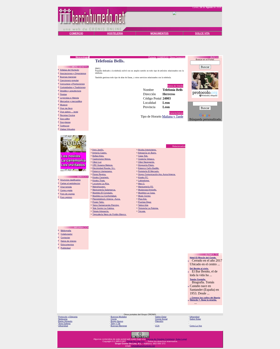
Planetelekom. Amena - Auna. (106, 199)
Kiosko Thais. (98, 180)
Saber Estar (160, 317)
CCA (157, 326)
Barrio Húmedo (65, 321)
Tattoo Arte (143, 205)
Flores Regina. (99, 174)
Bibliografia (66, 230)
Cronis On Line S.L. (135, 341)
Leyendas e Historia (69, 98)
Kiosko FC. (143, 177)
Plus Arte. (142, 199)
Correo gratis (66, 190)
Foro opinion (66, 197)
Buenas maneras (68, 77)
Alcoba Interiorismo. (147, 150)
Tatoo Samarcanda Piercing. (105, 205)
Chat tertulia (66, 187)
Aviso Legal (181, 339)
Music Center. (144, 196)
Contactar (65, 237)
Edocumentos (67, 244)
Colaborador (66, 234)
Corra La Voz (196, 326)
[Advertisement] (140, 45)
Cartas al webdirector (70, 183)
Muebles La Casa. (146, 193)
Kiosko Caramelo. (100, 177)
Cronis (114, 319)
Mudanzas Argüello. (147, 190)
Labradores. (144, 180)
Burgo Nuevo (117, 321)
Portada (152, 57)
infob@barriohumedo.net (143, 346)
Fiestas (63, 94)
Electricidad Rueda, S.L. (103, 168)
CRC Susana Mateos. (102, 165)
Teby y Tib (115, 323)
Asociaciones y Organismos (73, 73)
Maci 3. (141, 183)
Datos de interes (68, 241)
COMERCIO (76, 33)
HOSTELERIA (115, 33)
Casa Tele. (143, 156)
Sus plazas (65, 122)
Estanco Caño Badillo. (148, 168)
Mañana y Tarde (172, 116)
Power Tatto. (98, 202)
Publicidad (66, 248)
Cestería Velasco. (146, 159)
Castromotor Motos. (101, 159)
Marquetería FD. (146, 186)
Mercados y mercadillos (71, 101)
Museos (63, 105)
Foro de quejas (67, 194)
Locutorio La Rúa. (100, 183)
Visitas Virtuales (67, 129)
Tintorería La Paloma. (148, 208)
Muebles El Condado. (102, 193)
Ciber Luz (96, 162)
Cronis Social (161, 319)
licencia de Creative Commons (160, 339)
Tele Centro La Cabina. (103, 208)
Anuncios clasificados (70, 180)
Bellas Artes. (98, 156)
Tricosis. (142, 211)
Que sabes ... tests (69, 112)
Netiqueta (62, 319)
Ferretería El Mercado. (148, 171)
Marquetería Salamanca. (104, 190)
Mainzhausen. (99, 186)
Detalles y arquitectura (70, 91)
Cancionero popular (69, 80)
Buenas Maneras (119, 326)
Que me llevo (66, 108)
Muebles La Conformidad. (104, 196)
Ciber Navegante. (146, 162)
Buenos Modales (119, 317)
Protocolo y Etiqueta (67, 317)
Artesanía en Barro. (147, 153)
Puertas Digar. (144, 202)
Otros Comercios (177, 57)
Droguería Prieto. (146, 165)
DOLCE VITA (202, 33)
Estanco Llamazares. (102, 171)
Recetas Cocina (67, 115)
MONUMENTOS (159, 33)
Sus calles (65, 119)
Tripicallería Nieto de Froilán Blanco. (109, 214)
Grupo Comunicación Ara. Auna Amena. (157, 174)
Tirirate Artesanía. (100, 211)
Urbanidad (194, 317)
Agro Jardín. (98, 150)
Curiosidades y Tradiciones (72, 87)
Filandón (159, 321)
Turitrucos (64, 126)
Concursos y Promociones (72, 84)
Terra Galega (64, 323)
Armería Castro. (99, 153)
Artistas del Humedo (69, 70)
